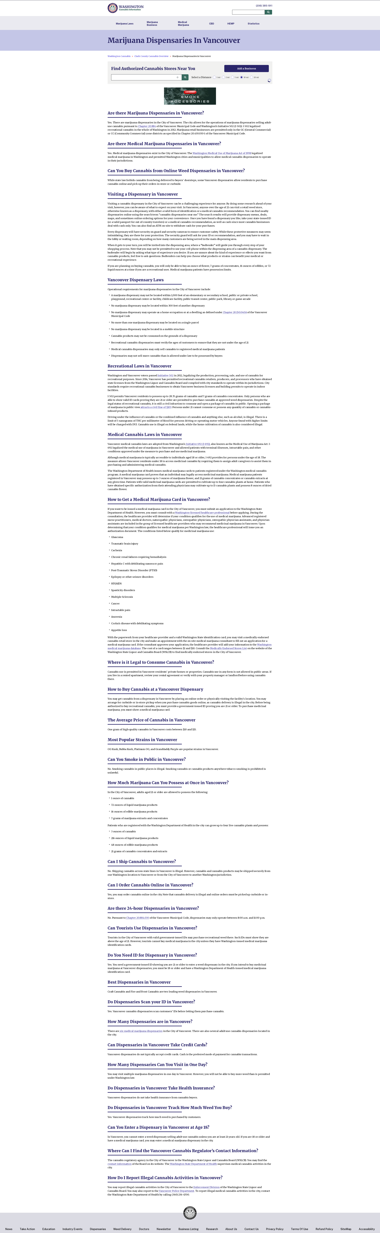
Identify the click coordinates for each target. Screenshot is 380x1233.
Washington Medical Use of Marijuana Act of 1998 (221, 153)
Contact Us (251, 1229)
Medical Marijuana (183, 23)
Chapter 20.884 (146, 126)
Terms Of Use (299, 1229)
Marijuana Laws (124, 23)
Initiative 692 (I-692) (197, 443)
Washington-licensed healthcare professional (202, 512)
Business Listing (188, 1229)
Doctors (144, 1229)
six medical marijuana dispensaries (141, 1031)
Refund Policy (324, 1229)
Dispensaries (98, 1229)
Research (212, 1229)
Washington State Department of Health (193, 1163)
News (8, 1229)
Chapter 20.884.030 (137, 917)
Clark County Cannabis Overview (151, 56)
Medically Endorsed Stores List (228, 648)
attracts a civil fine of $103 (155, 407)
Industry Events (72, 1229)
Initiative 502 (165, 375)
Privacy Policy (275, 1229)
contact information (120, 1163)
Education (48, 1229)
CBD (211, 23)
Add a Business (246, 68)
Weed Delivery (122, 1229)
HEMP (230, 23)
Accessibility (367, 1229)
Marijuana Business (152, 23)
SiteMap (346, 1229)
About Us (231, 1229)
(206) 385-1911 (264, 5)
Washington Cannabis (119, 56)
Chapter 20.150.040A (234, 312)
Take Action (27, 1229)
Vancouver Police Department (176, 1190)
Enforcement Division (206, 1187)
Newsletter (164, 1229)
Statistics (253, 23)
